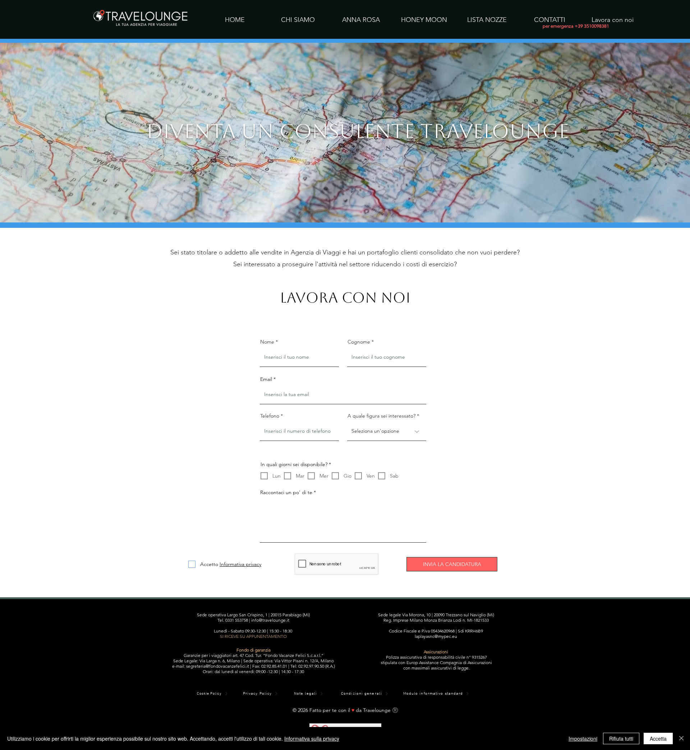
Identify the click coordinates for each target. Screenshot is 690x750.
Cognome (359, 341)
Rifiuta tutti (621, 738)
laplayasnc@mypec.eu (436, 636)
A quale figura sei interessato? (381, 415)
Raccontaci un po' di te (286, 492)
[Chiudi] (681, 738)
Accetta (658, 738)
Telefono (269, 415)
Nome (267, 341)
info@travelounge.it (270, 620)
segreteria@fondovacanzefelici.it (217, 666)
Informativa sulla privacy (311, 738)
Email (266, 379)
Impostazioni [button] (583, 738)
